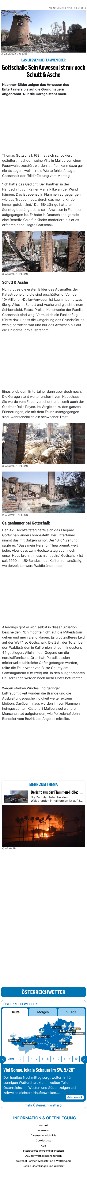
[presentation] (3, 1059)
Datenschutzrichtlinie (43, 1135)
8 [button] (64, 1059)
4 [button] (42, 1059)
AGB (43, 1145)
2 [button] (31, 1059)
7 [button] (59, 1059)
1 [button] (26, 1059)
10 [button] (76, 1059)
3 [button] (37, 1059)
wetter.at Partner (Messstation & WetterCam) (43, 1160)
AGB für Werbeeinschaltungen (43, 1155)
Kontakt (43, 1125)
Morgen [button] (43, 1012)
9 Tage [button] (71, 1012)
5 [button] (48, 1059)
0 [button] (20, 1059)
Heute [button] (15, 1012)
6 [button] (53, 1059)
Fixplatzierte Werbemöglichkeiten (43, 1150)
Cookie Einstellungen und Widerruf (44, 1165)
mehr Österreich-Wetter (41, 1105)
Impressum (43, 1130)
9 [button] (70, 1059)
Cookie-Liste (43, 1140)
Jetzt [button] (11, 1059)
